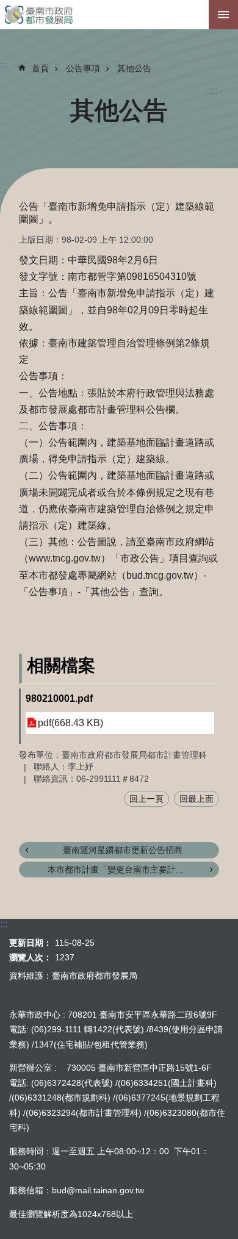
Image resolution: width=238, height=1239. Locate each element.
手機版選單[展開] (223, 14)
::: (213, 90)
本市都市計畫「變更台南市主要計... (115, 869)
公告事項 (83, 68)
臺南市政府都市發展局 (119, 14)
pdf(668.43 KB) (70, 723)
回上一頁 (146, 799)
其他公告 (134, 68)
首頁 (40, 68)
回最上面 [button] (196, 799)
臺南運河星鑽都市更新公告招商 (122, 850)
